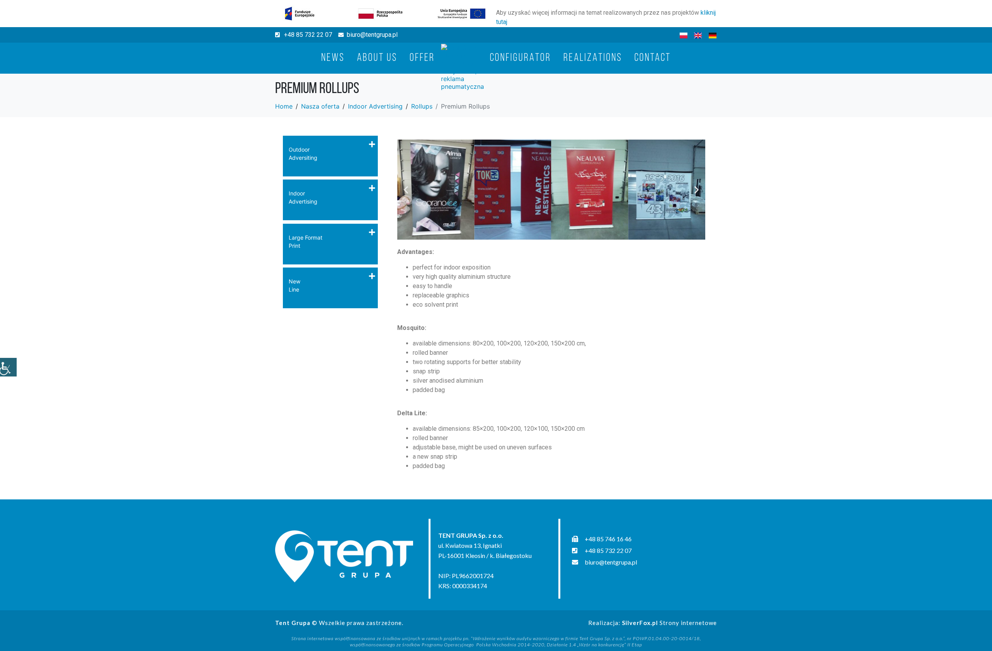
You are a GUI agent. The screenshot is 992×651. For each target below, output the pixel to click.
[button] (406, 189)
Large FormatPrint (305, 241)
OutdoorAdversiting (303, 153)
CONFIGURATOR (520, 58)
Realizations (592, 58)
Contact (652, 58)
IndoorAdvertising (303, 197)
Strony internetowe (669, 622)
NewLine (294, 285)
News (332, 58)
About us (377, 58)
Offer (422, 58)
